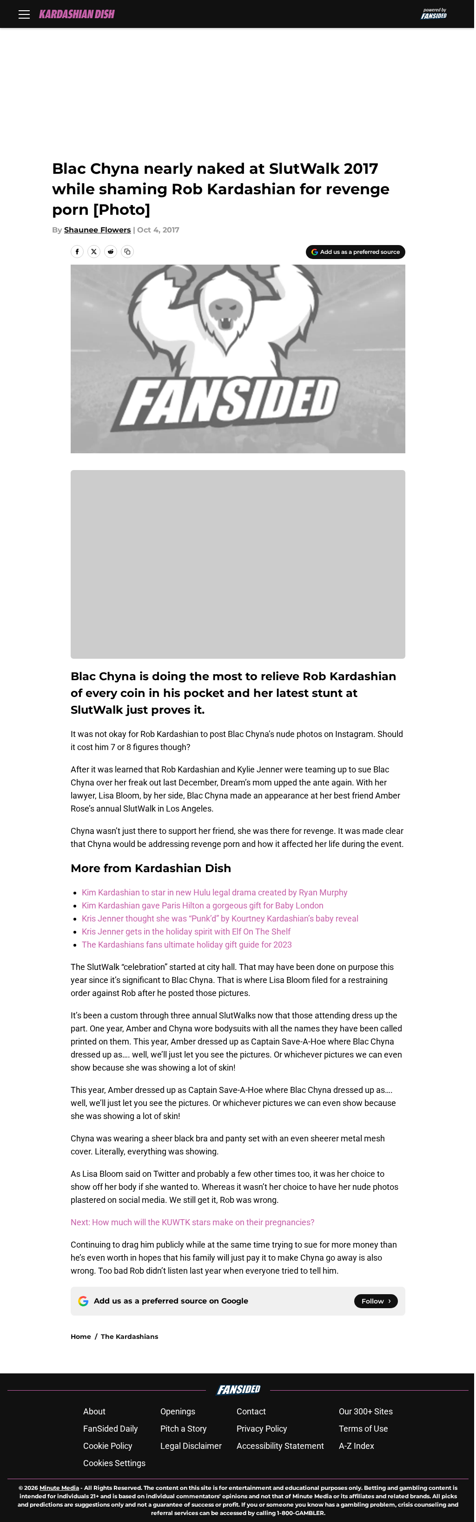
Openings (177, 1411)
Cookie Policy (107, 1446)
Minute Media (59, 1487)
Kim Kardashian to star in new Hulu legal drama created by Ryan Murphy (215, 892)
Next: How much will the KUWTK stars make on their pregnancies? (193, 1222)
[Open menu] (24, 14)
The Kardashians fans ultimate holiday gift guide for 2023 (187, 944)
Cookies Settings (114, 1463)
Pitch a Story (183, 1428)
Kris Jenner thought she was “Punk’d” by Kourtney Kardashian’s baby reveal (220, 918)
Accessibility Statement (280, 1446)
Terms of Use (363, 1428)
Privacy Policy (262, 1428)
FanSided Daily (110, 1428)
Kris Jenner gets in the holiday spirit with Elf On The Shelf (186, 931)
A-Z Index (356, 1446)
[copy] (127, 251)
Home (81, 1336)
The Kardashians (129, 1336)
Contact (251, 1411)
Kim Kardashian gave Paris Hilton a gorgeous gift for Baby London (203, 905)
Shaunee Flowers (97, 229)
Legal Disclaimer (191, 1446)
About (94, 1411)
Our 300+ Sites (366, 1411)
